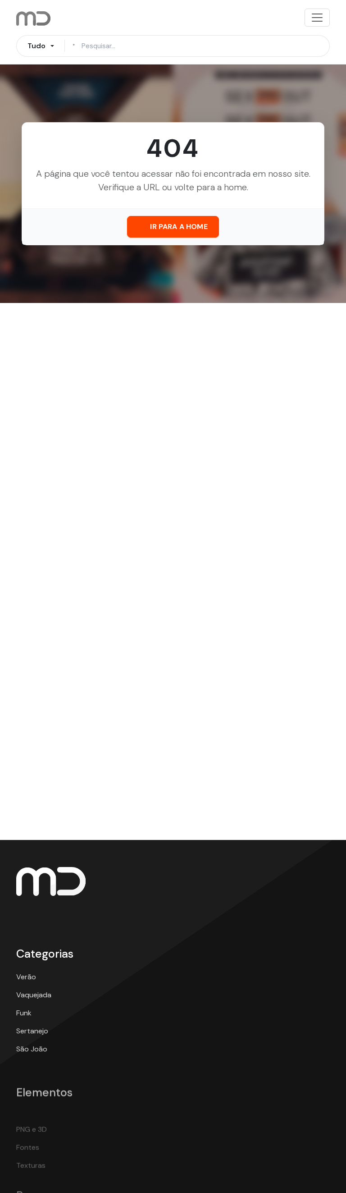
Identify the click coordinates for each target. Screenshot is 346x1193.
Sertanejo (32, 1031)
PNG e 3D (31, 1108)
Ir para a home (178, 226)
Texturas (31, 1144)
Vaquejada (33, 995)
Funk (24, 1013)
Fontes (27, 1126)
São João (31, 1049)
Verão (26, 977)
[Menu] (317, 18)
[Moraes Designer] (51, 881)
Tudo (36, 45)
